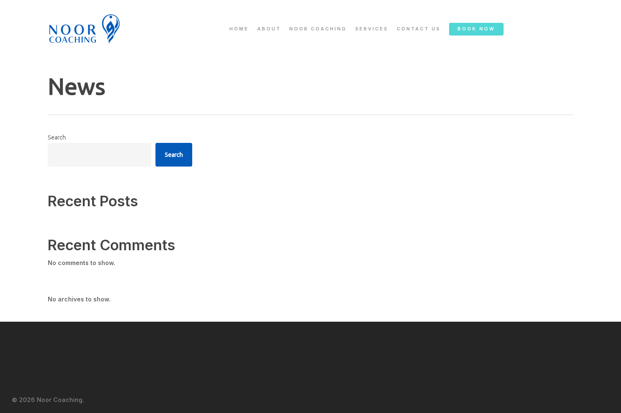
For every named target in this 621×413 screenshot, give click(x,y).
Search (57, 137)
